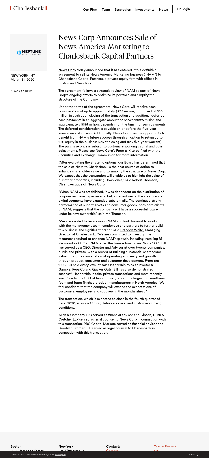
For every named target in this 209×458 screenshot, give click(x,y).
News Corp (67, 70)
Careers (112, 451)
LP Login (185, 9)
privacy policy (60, 455)
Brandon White (131, 230)
